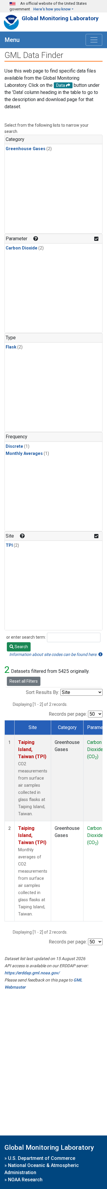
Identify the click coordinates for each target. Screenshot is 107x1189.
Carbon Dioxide (21, 248)
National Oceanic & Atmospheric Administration (41, 1169)
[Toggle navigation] (94, 40)
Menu (12, 39)
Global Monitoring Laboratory (60, 18)
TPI (9, 545)
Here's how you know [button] (52, 9)
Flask (11, 347)
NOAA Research (25, 1179)
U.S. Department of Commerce (41, 1158)
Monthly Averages (24, 453)
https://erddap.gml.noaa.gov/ (31, 972)
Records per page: (68, 714)
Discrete (14, 446)
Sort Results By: (42, 692)
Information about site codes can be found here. (53, 654)
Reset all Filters (24, 681)
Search (21, 646)
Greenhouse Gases (25, 148)
